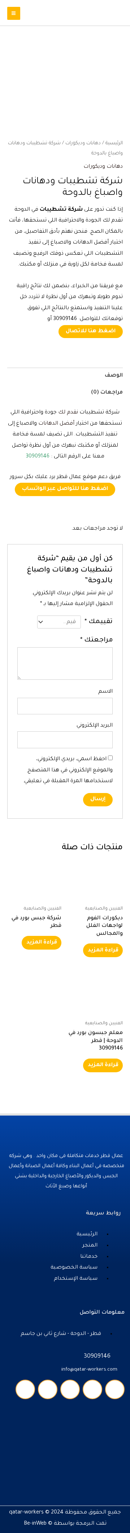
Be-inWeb (35, 1524)
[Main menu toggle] (13, 13)
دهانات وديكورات (83, 143)
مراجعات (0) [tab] (107, 393)
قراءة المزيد (103, 950)
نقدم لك (68, 412)
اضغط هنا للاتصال (91, 331)
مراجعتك (96, 640)
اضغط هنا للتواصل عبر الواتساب (65, 489)
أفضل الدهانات (56, 424)
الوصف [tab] (114, 376)
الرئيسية (114, 143)
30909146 (37, 457)
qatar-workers (26, 1513)
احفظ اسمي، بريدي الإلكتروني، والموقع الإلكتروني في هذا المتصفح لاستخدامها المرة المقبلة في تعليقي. (68, 770)
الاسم (105, 692)
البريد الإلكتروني (95, 726)
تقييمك (98, 622)
